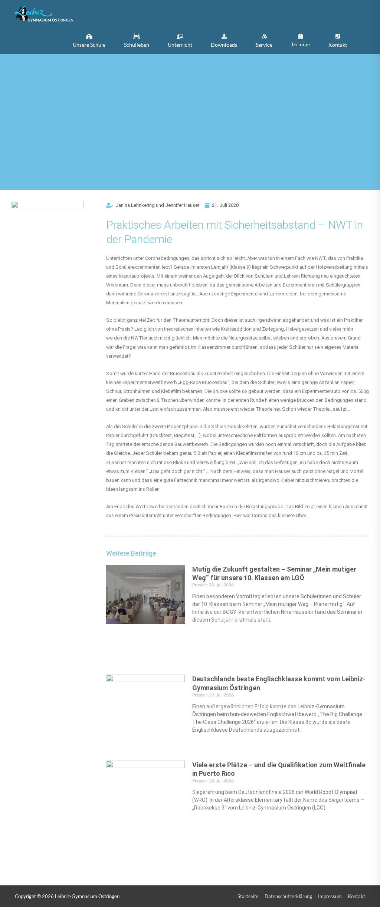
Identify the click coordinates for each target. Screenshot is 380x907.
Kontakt (356, 896)
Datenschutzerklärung (288, 896)
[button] (89, 40)
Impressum (330, 896)
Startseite (248, 896)
